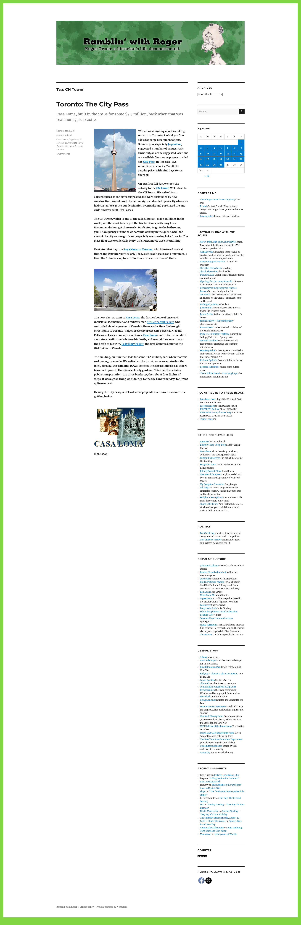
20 (227, 159)
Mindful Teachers (209, 340)
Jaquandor (174, 144)
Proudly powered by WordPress (111, 907)
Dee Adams (205, 451)
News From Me (207, 595)
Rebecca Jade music (209, 367)
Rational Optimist (208, 360)
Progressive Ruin (208, 608)
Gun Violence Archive (211, 539)
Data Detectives (207, 399)
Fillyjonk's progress (210, 458)
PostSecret (205, 605)
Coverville (205, 578)
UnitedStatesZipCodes (211, 746)
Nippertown (206, 598)
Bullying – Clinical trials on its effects (218, 673)
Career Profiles (207, 680)
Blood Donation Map (210, 667)
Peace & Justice (207, 350)
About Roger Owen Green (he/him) (217, 199)
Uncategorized (64, 135)
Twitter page (206, 419)
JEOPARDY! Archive (209, 409)
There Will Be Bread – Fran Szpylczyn (219, 373)
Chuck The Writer (209, 271)
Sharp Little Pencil (209, 504)
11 (214, 153)
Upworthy (205, 752)
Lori (202, 804)
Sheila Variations (208, 624)
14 (234, 153)
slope (202, 791)
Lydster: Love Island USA (226, 775)
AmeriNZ (204, 441)
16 (201, 159)
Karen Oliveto (206, 327)
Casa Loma (133, 317)
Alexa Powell (206, 252)
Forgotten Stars (208, 464)
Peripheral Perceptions (211, 497)
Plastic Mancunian (209, 811)
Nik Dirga (204, 487)
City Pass (149, 161)
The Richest (206, 634)
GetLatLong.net (208, 700)
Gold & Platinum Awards (212, 582)
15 (241, 153)
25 (214, 164)
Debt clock (205, 696)
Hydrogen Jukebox (209, 304)
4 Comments (63, 153)
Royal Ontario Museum (138, 249)
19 (221, 159)
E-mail (203, 206)
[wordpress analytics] (221, 856)
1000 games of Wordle (226, 834)
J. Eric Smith (206, 307)
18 (214, 159)
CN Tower (162, 188)
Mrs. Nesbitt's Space (210, 474)
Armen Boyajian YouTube (212, 261)
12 (221, 153)
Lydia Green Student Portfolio (215, 334)
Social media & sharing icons (133, 922)
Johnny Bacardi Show (211, 471)
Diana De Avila (207, 275)
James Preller (206, 314)
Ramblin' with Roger (66, 907)
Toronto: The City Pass (92, 104)
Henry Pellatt (70, 143)
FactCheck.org (207, 533)
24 (207, 164)
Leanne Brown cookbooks (213, 706)
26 (221, 164)
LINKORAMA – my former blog (215, 412)
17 (208, 159)
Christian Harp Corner (211, 268)
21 (234, 159)
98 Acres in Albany (209, 565)
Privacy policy (207, 216)
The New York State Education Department (221, 739)
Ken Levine (205, 592)
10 (207, 153)
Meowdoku (205, 834)
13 (228, 153)
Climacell (204, 683)
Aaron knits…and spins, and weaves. (218, 242)
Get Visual (205, 294)
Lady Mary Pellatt (132, 343)
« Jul (207, 176)
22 (241, 159)
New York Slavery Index (212, 716)
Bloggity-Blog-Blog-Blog (213, 445)
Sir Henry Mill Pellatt (160, 321)
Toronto (78, 146)
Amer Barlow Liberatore (212, 827)
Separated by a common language (216, 618)
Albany (203, 657)
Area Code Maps (208, 660)
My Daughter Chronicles (212, 484)
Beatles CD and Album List (213, 572)
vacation (60, 149)
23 (201, 164)
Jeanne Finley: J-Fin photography (216, 321)
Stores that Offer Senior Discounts (217, 732)
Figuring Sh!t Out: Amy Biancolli (216, 281)
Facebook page (207, 406)
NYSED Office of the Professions (216, 726)
